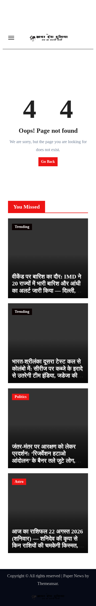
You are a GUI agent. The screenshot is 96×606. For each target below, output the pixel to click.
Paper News (73, 576)
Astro (19, 482)
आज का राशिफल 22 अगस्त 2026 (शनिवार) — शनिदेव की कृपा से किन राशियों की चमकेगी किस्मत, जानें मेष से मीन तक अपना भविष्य (47, 542)
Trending (22, 227)
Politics (20, 397)
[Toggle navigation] (11, 37)
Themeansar (47, 583)
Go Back (48, 162)
